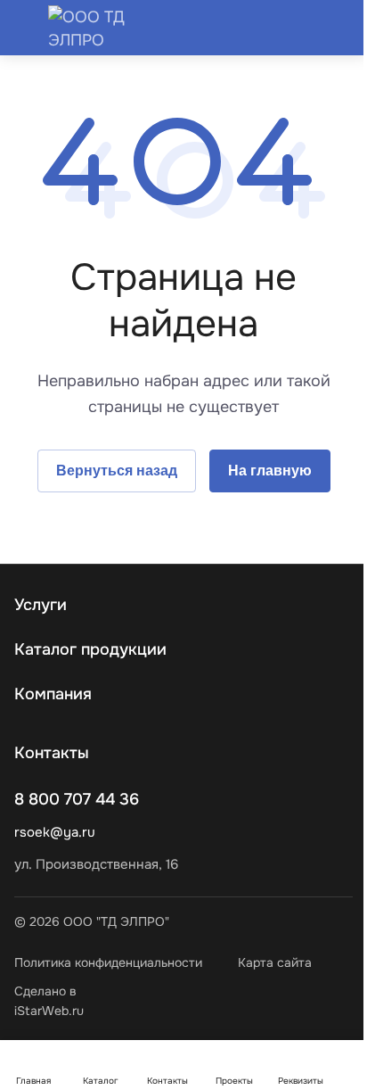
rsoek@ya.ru (54, 832)
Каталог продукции (90, 649)
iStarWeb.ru (49, 1011)
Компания (53, 694)
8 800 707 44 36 (76, 799)
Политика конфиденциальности (108, 962)
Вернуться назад (116, 470)
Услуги (40, 605)
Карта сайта (275, 962)
